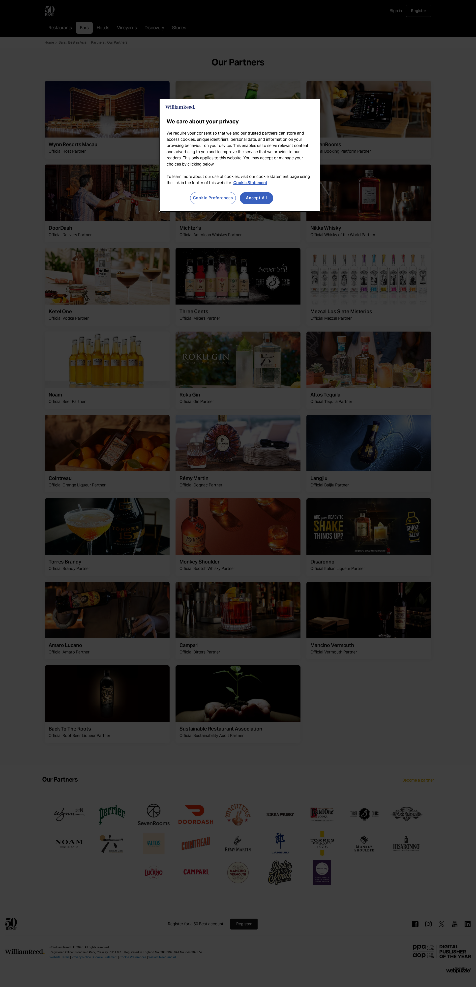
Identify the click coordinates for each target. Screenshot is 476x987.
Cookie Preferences (213, 197)
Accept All (256, 197)
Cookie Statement (250, 182)
